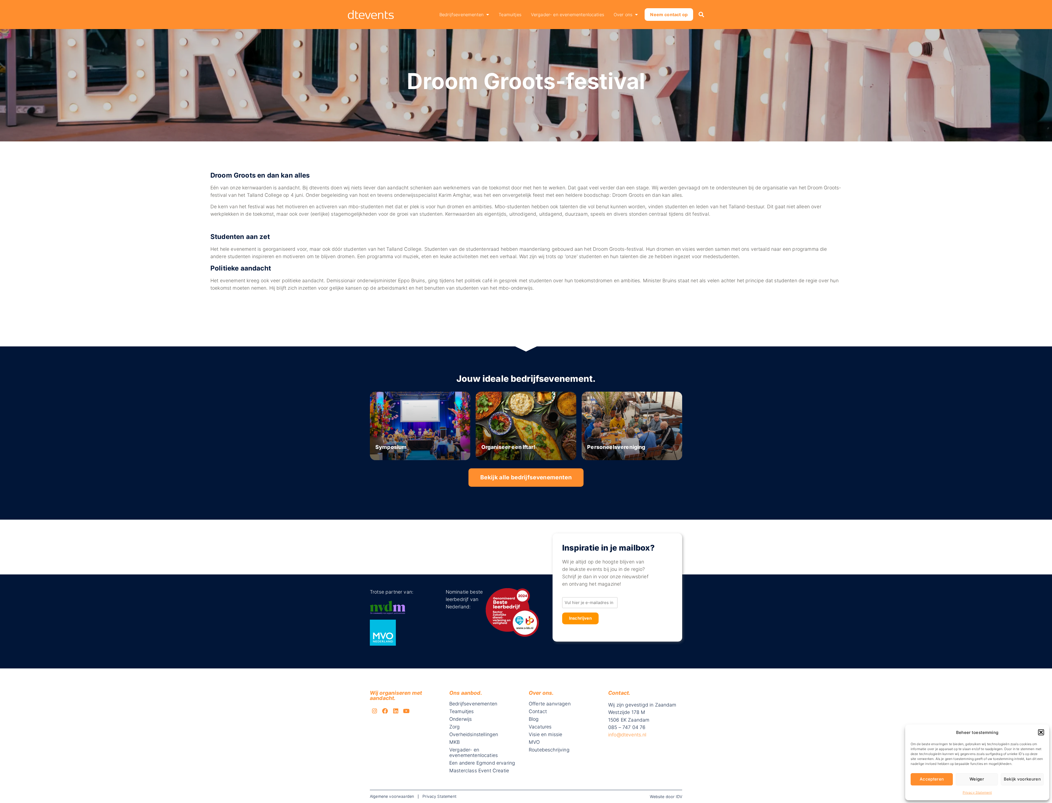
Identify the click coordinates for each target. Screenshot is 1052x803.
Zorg (454, 727)
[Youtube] (406, 711)
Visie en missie (545, 734)
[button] (1041, 732)
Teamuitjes (510, 14)
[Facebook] (385, 711)
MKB (454, 742)
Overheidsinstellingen (473, 734)
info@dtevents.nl (627, 734)
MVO (534, 742)
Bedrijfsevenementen (461, 14)
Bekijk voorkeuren (1022, 779)
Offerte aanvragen (550, 704)
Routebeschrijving (549, 750)
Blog (534, 719)
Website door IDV (666, 796)
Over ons (623, 14)
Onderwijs (460, 719)
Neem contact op (668, 14)
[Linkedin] (396, 711)
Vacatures (540, 727)
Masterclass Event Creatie (479, 770)
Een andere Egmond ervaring (482, 763)
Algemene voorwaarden (392, 796)
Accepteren (932, 779)
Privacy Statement (977, 792)
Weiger (977, 779)
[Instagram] (374, 711)
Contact (538, 711)
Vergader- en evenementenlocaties (567, 14)
